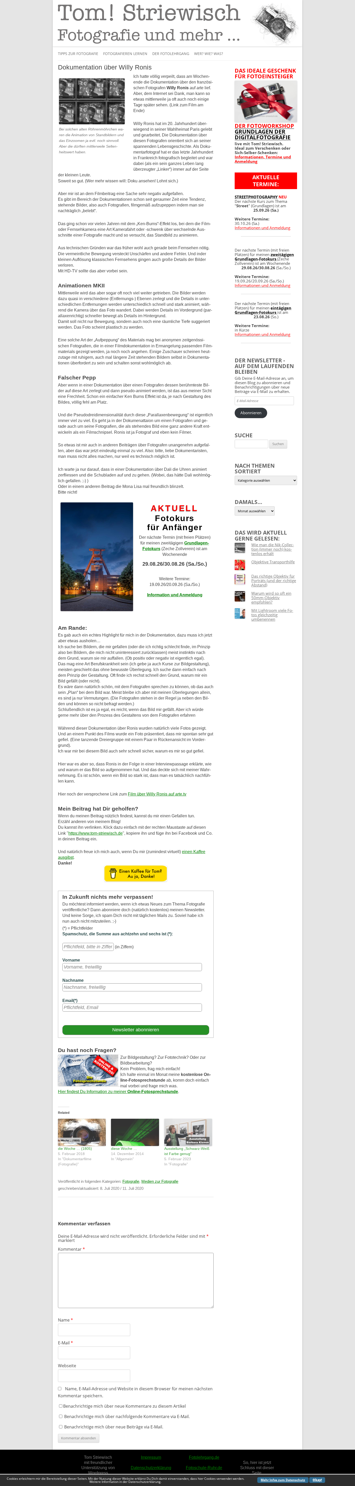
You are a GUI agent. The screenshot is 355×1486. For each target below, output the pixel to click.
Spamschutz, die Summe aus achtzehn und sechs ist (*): (117, 934)
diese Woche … (124, 1148)
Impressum (151, 1457)
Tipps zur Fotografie (78, 53)
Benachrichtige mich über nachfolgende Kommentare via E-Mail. (127, 1416)
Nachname (73, 980)
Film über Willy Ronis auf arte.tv (157, 794)
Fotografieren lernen (125, 53)
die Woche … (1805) (75, 1148)
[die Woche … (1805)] (82, 1132)
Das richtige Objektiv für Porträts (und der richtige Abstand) (273, 580)
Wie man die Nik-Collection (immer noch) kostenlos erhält (272, 549)
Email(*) (69, 1000)
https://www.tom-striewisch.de (95, 833)
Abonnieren (250, 412)
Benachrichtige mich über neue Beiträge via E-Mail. (113, 1427)
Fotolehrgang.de (204, 1457)
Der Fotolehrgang (170, 53)
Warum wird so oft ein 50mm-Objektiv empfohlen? (271, 598)
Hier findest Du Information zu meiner (118, 1091)
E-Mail (65, 1343)
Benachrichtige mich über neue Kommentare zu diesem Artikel (124, 1406)
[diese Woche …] (135, 1132)
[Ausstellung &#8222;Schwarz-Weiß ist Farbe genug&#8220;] (188, 1132)
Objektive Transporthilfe (273, 561)
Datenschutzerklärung (151, 1468)
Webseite (67, 1365)
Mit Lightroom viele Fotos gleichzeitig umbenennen (272, 615)
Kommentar (71, 1249)
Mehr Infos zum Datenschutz (283, 1480)
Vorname (71, 960)
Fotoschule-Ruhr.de (204, 1468)
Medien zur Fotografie (159, 1181)
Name (65, 1320)
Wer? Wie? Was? (208, 53)
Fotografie (130, 1181)
